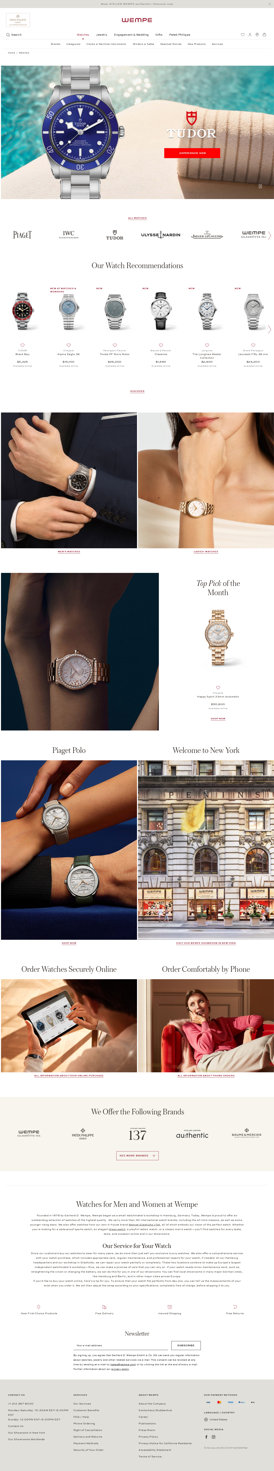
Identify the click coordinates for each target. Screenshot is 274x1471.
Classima (161, 354)
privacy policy (120, 1369)
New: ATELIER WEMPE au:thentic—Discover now (137, 4)
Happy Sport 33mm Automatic (218, 696)
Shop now (69, 943)
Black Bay (22, 354)
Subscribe (186, 1345)
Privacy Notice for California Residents (165, 1443)
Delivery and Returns (87, 1436)
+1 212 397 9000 (21, 1403)
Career (143, 1417)
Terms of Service (150, 1456)
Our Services (82, 1403)
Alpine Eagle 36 (68, 354)
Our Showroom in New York (26, 1432)
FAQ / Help (81, 1417)
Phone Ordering (84, 1423)
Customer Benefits (86, 1410)
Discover (137, 391)
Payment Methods (85, 1443)
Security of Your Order (88, 1450)
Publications (147, 1423)
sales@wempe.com (123, 1364)
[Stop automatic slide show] (260, 186)
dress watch (117, 1229)
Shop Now (218, 718)
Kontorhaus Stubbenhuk (155, 1410)
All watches (137, 218)
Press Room (147, 1430)
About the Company (152, 1403)
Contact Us (15, 1426)
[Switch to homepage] (137, 20)
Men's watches (69, 551)
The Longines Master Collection (207, 356)
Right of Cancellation (87, 1430)
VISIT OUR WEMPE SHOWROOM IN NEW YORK (206, 943)
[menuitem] (242, 34)
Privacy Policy (148, 1436)
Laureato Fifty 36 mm (253, 354)
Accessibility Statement (155, 1450)
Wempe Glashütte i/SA (144, 1224)
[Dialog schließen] (271, 4)
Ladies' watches (206, 551)
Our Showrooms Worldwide (26, 1439)
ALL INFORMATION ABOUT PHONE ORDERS (206, 1075)
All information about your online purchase (69, 1075)
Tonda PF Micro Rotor (115, 354)
